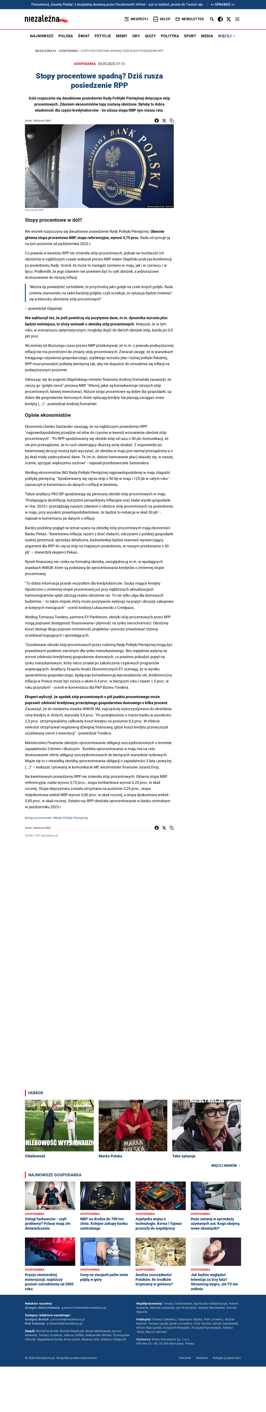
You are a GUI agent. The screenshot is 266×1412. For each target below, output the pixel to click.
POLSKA (65, 36)
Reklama (202, 1358)
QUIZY (150, 36)
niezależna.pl (46, 50)
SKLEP (165, 19)
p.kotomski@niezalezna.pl (65, 1323)
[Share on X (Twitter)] (164, 120)
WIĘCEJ (225, 36)
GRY (136, 36)
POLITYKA (170, 36)
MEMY (121, 36)
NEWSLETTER (193, 19)
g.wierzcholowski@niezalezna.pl (84, 1308)
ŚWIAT (84, 36)
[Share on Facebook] (157, 120)
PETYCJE (103, 36)
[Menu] (237, 19)
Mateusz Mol (42, 120)
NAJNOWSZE (41, 36)
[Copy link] (172, 120)
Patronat (185, 1358)
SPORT (190, 36)
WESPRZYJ (139, 19)
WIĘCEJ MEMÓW (224, 1166)
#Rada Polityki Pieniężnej (70, 818)
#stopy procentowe (38, 818)
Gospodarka (68, 50)
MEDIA (207, 36)
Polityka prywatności (227, 1358)
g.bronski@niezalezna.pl (67, 1319)
